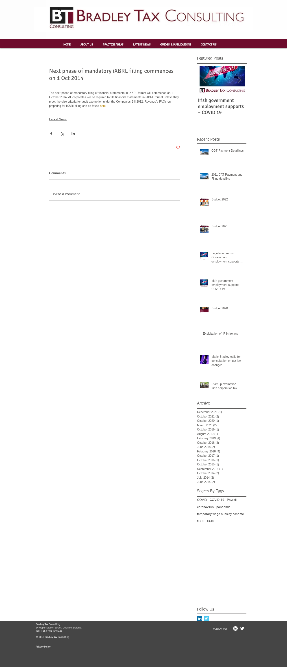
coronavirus (205, 507)
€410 (210, 521)
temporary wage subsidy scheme (220, 514)
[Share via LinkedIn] (73, 133)
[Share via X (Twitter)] (62, 133)
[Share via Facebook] (51, 133)
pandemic (223, 507)
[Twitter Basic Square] (206, 618)
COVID (202, 499)
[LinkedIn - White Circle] (235, 628)
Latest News (58, 119)
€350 (200, 521)
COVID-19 (217, 499)
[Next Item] (239, 79)
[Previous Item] (204, 79)
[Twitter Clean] (242, 628)
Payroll (232, 499)
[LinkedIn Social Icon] (199, 618)
